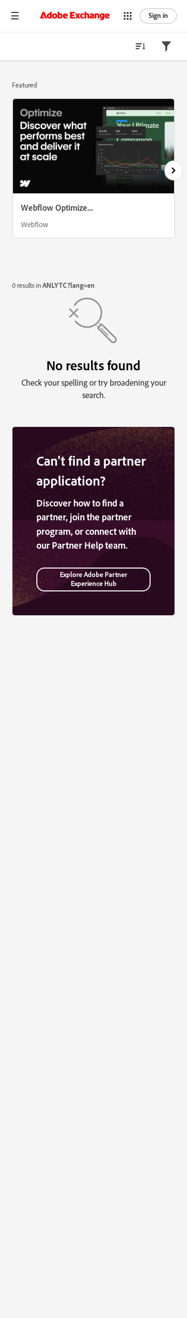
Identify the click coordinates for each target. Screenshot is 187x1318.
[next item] (174, 170)
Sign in (158, 15)
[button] (15, 16)
